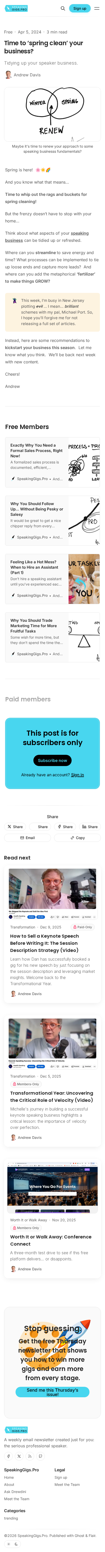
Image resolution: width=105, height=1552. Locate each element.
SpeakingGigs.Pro (32, 1535)
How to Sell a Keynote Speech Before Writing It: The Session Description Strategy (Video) (44, 943)
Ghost (79, 1535)
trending (11, 1518)
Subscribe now (52, 760)
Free (8, 31)
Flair (92, 1535)
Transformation (22, 927)
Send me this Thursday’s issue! (52, 1392)
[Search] (63, 8)
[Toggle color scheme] (12, 1544)
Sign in (77, 774)
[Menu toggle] (97, 8)
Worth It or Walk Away (28, 1220)
